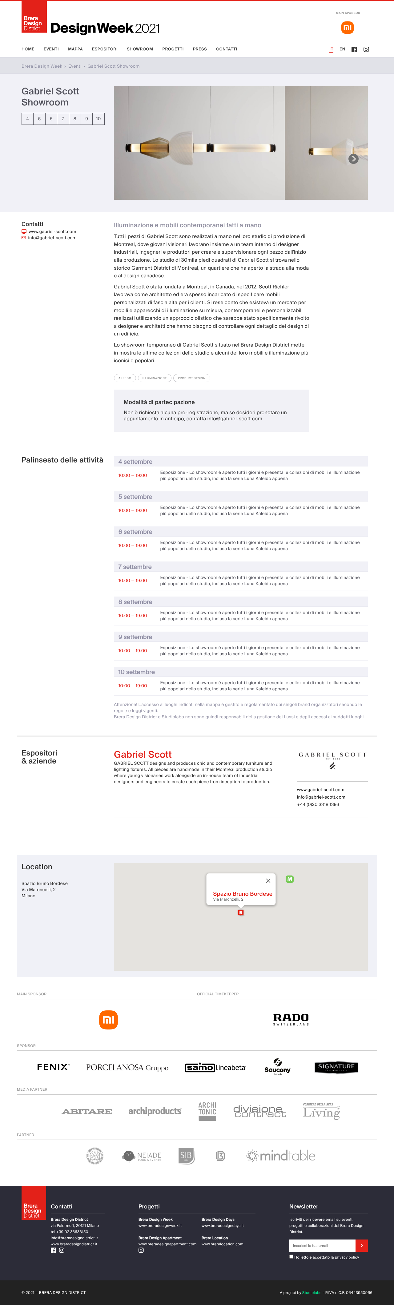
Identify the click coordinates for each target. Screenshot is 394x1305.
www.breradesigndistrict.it (74, 1244)
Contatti (226, 49)
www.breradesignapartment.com (168, 1244)
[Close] (268, 881)
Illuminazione (155, 378)
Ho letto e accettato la (313, 1257)
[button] (241, 912)
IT (331, 49)
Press (200, 49)
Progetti (173, 49)
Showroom (140, 49)
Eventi (51, 49)
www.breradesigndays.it (223, 1225)
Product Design (192, 378)
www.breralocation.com (222, 1244)
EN (342, 49)
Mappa (75, 49)
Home (28, 49)
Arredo (125, 378)
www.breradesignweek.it (160, 1225)
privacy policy (347, 1257)
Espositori (105, 49)
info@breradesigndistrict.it (74, 1238)
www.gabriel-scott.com (52, 232)
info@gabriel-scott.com (52, 238)
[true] (362, 1246)
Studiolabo (312, 1292)
